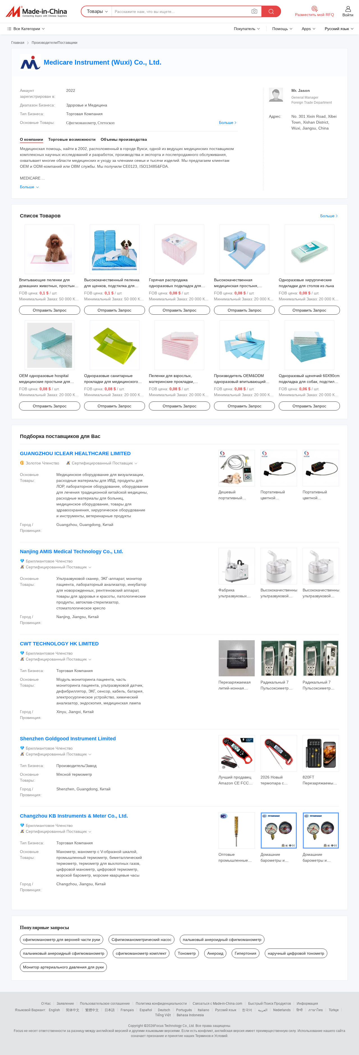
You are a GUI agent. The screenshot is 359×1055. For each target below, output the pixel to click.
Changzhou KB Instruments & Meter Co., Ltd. (74, 816)
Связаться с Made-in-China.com (217, 1003)
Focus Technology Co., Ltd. (174, 1025)
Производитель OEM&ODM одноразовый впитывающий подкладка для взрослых (240, 381)
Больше (226, 122)
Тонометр (187, 953)
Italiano (203, 1010)
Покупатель (244, 28)
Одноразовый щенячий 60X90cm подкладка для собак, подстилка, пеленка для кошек (309, 381)
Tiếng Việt (163, 1015)
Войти (347, 15)
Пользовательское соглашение (105, 1003)
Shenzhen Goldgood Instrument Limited (68, 738)
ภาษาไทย (316, 1010)
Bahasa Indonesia (190, 1015)
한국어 (247, 1010)
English (54, 1010)
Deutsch (164, 1010)
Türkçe (334, 1010)
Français (127, 1010)
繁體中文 (92, 1010)
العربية (262, 1010)
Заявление (65, 1003)
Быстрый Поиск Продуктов (269, 1003)
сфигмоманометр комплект (141, 953)
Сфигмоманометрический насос (141, 939)
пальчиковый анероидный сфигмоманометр (63, 953)
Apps (306, 28)
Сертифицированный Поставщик (105, 463)
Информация (307, 1003)
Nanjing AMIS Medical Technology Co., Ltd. (71, 551)
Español (146, 1010)
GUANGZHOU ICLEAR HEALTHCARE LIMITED (75, 453)
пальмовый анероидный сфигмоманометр (222, 939)
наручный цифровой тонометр (296, 953)
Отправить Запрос (49, 310)
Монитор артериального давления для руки (63, 967)
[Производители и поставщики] (36, 11)
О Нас (46, 1003)
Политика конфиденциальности (161, 1003)
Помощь (280, 28)
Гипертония (245, 953)
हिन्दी (299, 1010)
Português (184, 1010)
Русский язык (225, 1010)
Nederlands (282, 1010)
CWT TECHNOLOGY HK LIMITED (59, 643)
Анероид (215, 953)
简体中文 (72, 1010)
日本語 (110, 1010)
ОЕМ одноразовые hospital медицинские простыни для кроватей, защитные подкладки (48, 381)
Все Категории (26, 28)
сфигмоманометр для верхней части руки (61, 939)
